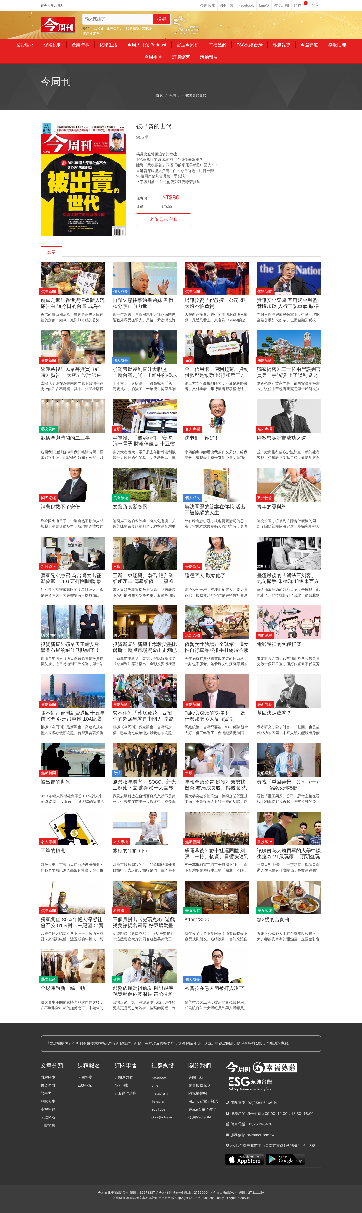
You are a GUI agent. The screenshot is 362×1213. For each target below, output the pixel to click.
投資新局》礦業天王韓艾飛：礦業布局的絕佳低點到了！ (73, 647)
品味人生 (48, 1101)
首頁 (159, 95)
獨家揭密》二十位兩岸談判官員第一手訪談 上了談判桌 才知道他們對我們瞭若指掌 (289, 375)
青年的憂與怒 (271, 507)
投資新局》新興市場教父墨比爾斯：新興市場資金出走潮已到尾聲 (145, 650)
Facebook (159, 1077)
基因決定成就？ (274, 713)
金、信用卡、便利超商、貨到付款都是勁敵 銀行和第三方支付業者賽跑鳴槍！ (217, 375)
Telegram (158, 1101)
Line (154, 1085)
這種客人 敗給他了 (205, 576)
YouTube (158, 1109)
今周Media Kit (199, 1117)
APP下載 (121, 1085)
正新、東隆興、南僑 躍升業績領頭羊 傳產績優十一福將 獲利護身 (143, 581)
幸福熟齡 (48, 1109)
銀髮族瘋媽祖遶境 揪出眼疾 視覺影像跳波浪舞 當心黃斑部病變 (143, 994)
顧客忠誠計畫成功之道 (281, 438)
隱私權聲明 (197, 1093)
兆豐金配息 (115, 28)
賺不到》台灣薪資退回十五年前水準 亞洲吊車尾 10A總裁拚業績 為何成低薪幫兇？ (73, 719)
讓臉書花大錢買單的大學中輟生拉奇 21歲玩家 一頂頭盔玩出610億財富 (289, 857)
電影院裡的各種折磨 (279, 644)
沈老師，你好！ (202, 438)
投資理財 (48, 1085)
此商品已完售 (163, 219)
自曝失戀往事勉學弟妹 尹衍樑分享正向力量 (143, 303)
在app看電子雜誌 (202, 1109)
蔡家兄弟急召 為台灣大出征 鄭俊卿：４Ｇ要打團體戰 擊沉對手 (71, 581)
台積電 (99, 28)
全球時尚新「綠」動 (63, 988)
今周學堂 (85, 1077)
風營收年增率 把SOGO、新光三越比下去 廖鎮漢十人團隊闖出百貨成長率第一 (144, 788)
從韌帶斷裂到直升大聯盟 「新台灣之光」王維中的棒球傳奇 (145, 375)
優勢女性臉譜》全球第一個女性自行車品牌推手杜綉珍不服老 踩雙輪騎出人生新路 (217, 650)
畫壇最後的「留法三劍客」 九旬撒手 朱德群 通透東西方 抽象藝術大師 (288, 581)
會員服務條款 (199, 1085)
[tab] (51, 251)
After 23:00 (197, 920)
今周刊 (174, 95)
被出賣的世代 (195, 95)
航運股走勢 (91, 34)
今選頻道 (48, 1117)
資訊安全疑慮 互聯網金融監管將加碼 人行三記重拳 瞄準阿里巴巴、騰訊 (288, 306)
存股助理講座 (126, 1093)
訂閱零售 (48, 1125)
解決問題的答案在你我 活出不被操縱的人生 (215, 510)
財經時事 (48, 1077)
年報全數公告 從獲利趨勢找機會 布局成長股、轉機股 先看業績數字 (216, 788)
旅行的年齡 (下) (130, 851)
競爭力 (46, 1093)
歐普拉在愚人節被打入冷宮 (214, 988)
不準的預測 (53, 851)
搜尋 (162, 19)
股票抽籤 (133, 28)
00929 (147, 28)
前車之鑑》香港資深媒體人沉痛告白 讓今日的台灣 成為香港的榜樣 (73, 306)
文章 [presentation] (51, 252)
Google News (162, 1117)
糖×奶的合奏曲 (273, 920)
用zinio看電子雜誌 (203, 1101)
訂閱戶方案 (124, 1077)
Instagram (159, 1093)
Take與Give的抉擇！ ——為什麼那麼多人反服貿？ (215, 716)
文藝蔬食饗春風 (130, 507)
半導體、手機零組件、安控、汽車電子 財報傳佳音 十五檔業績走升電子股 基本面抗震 (145, 444)
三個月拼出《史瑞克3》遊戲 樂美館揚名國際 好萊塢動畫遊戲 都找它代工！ (144, 925)
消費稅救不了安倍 (60, 507)
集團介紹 (195, 1077)
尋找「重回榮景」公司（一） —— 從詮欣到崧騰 (289, 785)
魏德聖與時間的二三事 (65, 438)
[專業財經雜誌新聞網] (58, 25)
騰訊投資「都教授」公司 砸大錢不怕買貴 (215, 303)
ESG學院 (85, 1085)
